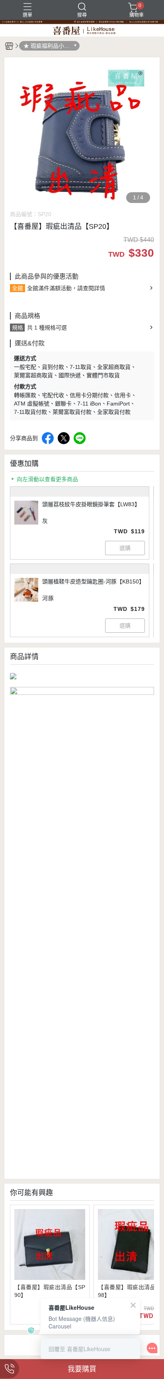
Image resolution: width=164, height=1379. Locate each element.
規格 (17, 327)
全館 (17, 288)
